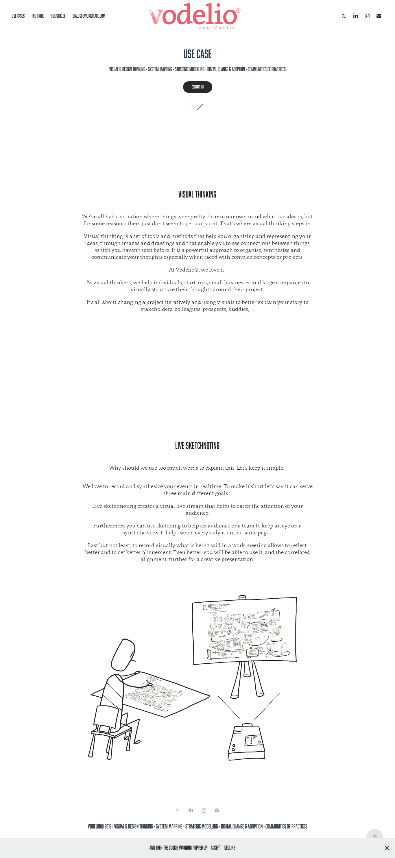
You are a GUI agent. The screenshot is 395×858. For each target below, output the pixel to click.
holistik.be (58, 16)
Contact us (198, 87)
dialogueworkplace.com (89, 16)
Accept (216, 847)
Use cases (18, 16)
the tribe (38, 16)
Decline (229, 847)
